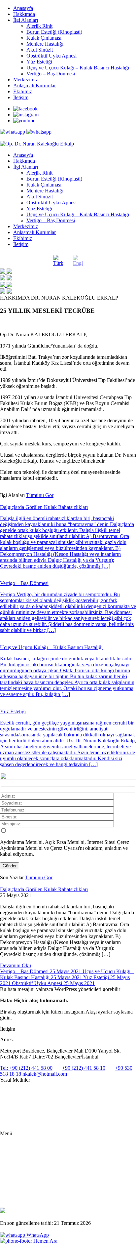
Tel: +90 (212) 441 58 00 (26, 1068)
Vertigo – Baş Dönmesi (50, 73)
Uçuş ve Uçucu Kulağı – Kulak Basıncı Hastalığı (77, 67)
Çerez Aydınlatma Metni (22, 1123)
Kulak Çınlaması (43, 38)
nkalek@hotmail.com (44, 1074)
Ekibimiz (22, 91)
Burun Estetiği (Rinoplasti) (54, 32)
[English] (78, 261)
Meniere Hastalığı (44, 44)
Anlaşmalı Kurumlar (34, 85)
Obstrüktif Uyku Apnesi (51, 56)
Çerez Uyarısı (12, 1112)
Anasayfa (23, 8)
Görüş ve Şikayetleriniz (34, 1194)
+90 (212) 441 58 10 (83, 1068)
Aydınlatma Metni (17, 1091)
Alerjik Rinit (39, 26)
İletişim (20, 97)
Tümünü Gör (39, 495)
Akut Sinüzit (39, 50)
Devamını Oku (15, 965)
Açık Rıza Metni (15, 1101)
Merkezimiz (25, 79)
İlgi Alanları (25, 20)
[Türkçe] (58, 261)
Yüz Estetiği (39, 61)
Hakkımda (24, 14)
